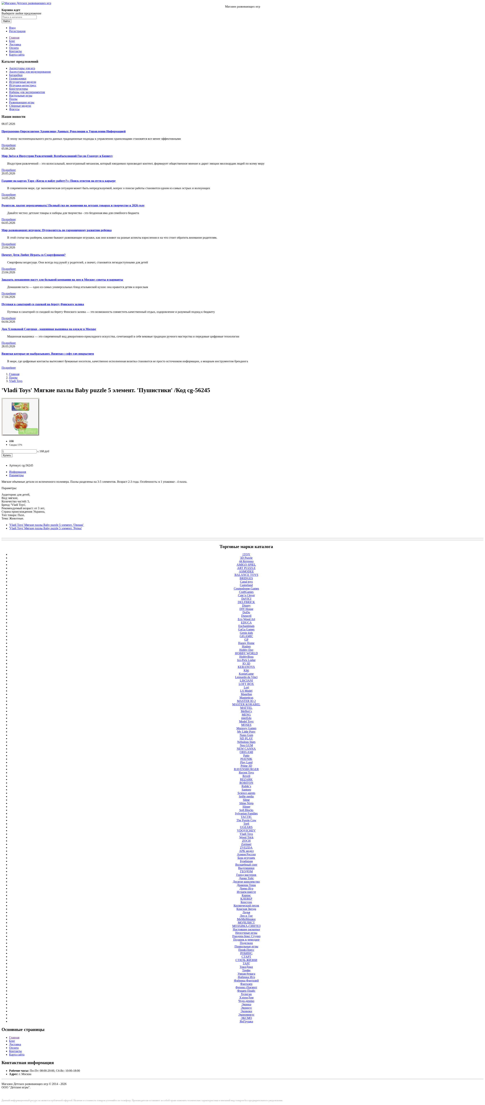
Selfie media (246, 796)
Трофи (246, 970)
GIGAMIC (246, 636)
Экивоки (246, 1011)
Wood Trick (246, 837)
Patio (246, 755)
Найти (6, 21)
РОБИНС (246, 953)
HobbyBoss (246, 656)
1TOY (246, 554)
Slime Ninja (246, 803)
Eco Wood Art (246, 619)
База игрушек (246, 857)
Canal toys (246, 581)
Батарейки (16, 75)
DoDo (246, 612)
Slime (246, 799)
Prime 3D (246, 765)
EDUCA (246, 622)
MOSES (246, 724)
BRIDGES (246, 578)
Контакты (15, 51)
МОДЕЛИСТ (246, 922)
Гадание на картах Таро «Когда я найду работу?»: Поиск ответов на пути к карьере (59, 180)
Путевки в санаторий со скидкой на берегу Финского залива (43, 304)
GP (246, 639)
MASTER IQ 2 (246, 701)
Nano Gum (246, 735)
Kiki (246, 670)
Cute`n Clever (246, 595)
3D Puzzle (246, 557)
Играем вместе (246, 891)
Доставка (15, 44)
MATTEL (246, 707)
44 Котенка (246, 561)
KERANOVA (246, 666)
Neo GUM (246, 745)
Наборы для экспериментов (27, 92)
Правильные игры (246, 946)
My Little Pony (246, 731)
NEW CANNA (246, 748)
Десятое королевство (246, 881)
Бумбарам (246, 861)
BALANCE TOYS (246, 574)
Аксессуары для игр (22, 68)
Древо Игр (246, 888)
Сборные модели (20, 105)
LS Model (246, 690)
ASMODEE (246, 571)
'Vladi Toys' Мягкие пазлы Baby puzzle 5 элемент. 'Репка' (45, 528)
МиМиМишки (246, 919)
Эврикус (246, 1007)
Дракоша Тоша (246, 885)
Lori (246, 687)
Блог (12, 41)
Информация (17, 471)
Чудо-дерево (246, 1001)
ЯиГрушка (246, 1021)
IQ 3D (246, 663)
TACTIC (246, 816)
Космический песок (246, 905)
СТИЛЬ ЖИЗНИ (246, 960)
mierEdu (246, 718)
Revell (246, 776)
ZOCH (246, 840)
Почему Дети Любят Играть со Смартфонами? (34, 254)
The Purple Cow (246, 820)
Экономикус (246, 1014)
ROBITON (246, 782)
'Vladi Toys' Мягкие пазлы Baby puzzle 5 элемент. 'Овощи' (46, 524)
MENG (246, 714)
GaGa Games (246, 629)
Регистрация (17, 31)
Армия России (246, 854)
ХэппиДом (246, 997)
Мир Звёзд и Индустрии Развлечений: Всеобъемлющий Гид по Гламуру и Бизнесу (57, 156)
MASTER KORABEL (246, 704)
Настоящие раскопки (246, 929)
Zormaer (246, 844)
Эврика (246, 1004)
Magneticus (246, 697)
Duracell (246, 615)
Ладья (246, 912)
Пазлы (13, 99)
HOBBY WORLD (246, 653)
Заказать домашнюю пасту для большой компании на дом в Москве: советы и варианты (62, 279)
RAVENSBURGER (246, 769)
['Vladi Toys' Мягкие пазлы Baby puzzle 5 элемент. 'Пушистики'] (20, 434)
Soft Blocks (246, 810)
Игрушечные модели (22, 82)
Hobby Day (246, 649)
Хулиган (246, 994)
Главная (14, 37)
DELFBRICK (246, 602)
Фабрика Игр (246, 977)
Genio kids (246, 632)
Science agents (246, 793)
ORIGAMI (246, 752)
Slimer (246, 806)
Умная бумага (246, 973)
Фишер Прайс (246, 990)
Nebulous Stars (246, 741)
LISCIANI (246, 680)
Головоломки (17, 78)
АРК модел (246, 851)
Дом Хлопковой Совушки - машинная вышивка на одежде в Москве (49, 329)
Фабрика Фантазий (246, 980)
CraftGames (246, 591)
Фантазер (246, 984)
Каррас (246, 895)
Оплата (14, 47)
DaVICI (246, 598)
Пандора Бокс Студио (246, 936)
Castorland (246, 585)
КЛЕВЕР (246, 898)
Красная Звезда (246, 909)
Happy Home (246, 643)
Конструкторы (18, 88)
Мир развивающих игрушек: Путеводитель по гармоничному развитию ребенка (57, 230)
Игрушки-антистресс (22, 85)
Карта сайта (16, 54)
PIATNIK (246, 759)
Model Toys (246, 721)
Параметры (16, 475)
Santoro (246, 789)
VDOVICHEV (246, 830)
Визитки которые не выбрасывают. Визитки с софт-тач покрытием (48, 353)
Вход (12, 27)
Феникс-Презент (246, 987)
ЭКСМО (246, 1018)
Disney (246, 605)
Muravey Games (246, 728)
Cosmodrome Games (246, 588)
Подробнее (9, 145)
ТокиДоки (246, 966)
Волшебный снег (246, 864)
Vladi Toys (15, 381)
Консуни (246, 902)
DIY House (246, 609)
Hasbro (246, 646)
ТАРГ (246, 963)
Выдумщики (246, 868)
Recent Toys (246, 772)
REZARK (246, 779)
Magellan (246, 694)
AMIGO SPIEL (246, 564)
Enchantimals (246, 626)
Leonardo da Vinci (246, 677)
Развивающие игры (21, 102)
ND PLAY (246, 738)
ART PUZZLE (246, 568)
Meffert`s (246, 711)
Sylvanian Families (246, 813)
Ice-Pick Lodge (246, 660)
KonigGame (246, 673)
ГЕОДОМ (246, 871)
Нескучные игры (246, 932)
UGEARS (246, 827)
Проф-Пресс (246, 949)
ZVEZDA (246, 847)
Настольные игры (20, 95)
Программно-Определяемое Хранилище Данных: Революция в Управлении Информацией (64, 131)
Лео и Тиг (246, 915)
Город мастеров (246, 874)
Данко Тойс (246, 878)
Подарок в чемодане (246, 939)
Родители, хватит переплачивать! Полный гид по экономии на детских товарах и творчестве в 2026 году (73, 205)
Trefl (246, 823)
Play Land (246, 762)
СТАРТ (246, 956)
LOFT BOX (246, 684)
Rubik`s (246, 786)
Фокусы (14, 109)
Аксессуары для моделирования (30, 71)
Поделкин (246, 943)
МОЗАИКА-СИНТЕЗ (246, 926)
